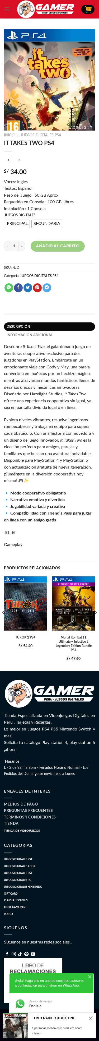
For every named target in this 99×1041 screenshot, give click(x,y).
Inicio (9, 135)
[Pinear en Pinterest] (37, 287)
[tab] (49, 326)
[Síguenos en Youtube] (33, 954)
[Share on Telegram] (47, 287)
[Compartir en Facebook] (18, 287)
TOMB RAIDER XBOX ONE (53, 1018)
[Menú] (7, 9)
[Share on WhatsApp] (8, 287)
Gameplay (13, 545)
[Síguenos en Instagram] (14, 954)
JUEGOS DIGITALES (19, 215)
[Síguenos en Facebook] (7, 954)
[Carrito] (88, 9)
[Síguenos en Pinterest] (26, 954)
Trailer (9, 532)
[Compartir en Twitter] (27, 287)
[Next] (95, 623)
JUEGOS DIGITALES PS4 (41, 135)
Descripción (18, 326)
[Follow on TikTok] (20, 954)
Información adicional (30, 335)
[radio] (17, 224)
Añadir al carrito (57, 246)
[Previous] (3, 623)
